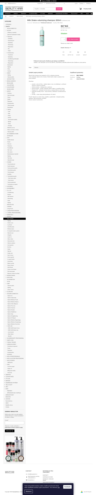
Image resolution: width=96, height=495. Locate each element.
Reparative (10, 46)
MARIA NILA (10, 214)
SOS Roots (10, 267)
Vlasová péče (11, 77)
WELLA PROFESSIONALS (13, 356)
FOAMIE (9, 162)
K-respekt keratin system (13, 230)
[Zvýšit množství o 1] (66, 38)
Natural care (10, 233)
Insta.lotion (10, 261)
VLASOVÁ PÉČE (10, 376)
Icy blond (10, 224)
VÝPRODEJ (8, 24)
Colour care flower (12, 269)
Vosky (9, 123)
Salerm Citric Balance (13, 303)
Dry (9, 48)
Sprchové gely (11, 95)
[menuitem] (7, 13)
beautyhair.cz (31, 480)
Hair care (10, 149)
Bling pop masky (11, 370)
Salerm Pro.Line (11, 305)
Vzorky (9, 71)
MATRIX (9, 216)
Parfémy (10, 93)
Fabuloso (10, 145)
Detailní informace (65, 47)
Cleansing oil (11, 40)
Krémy (9, 117)
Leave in (10, 237)
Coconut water (11, 366)
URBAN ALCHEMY (11, 344)
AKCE (7, 403)
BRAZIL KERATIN (11, 81)
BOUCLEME (10, 83)
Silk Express (10, 196)
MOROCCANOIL (11, 275)
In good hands (11, 259)
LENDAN (9, 206)
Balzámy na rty (11, 127)
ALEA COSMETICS (11, 28)
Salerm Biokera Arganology (14, 320)
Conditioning (11, 192)
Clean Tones (11, 289)
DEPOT (9, 91)
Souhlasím (67, 486)
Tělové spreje (11, 105)
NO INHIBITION (11, 279)
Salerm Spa (10, 314)
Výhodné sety (11, 160)
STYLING (8, 378)
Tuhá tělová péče (12, 170)
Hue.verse (10, 152)
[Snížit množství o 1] (66, 40)
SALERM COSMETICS (12, 293)
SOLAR (9, 336)
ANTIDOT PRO (10, 79)
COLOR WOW (10, 87)
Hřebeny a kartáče (12, 32)
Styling (9, 66)
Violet (9, 50)
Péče (9, 69)
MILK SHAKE (10, 218)
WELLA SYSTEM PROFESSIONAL (15, 358)
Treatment (10, 54)
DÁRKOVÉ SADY (10, 395)
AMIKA (8, 73)
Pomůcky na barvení (12, 346)
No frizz (9, 247)
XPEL (8, 364)
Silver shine (10, 239)
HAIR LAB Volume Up (13, 330)
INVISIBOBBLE (10, 188)
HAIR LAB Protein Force (14, 328)
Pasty (9, 115)
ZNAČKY (8, 26)
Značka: (58, 22)
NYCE (8, 281)
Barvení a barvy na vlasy (13, 273)
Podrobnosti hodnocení (46, 22)
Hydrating (10, 42)
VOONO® (9, 354)
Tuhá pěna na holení (12, 184)
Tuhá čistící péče (12, 178)
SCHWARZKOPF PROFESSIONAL (15, 338)
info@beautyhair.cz (32, 474)
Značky (7, 407)
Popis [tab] (30, 67)
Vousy (9, 97)
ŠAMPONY (8, 374)
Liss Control (11, 332)
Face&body (10, 147)
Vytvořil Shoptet (87, 491)
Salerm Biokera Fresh (13, 299)
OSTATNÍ (8, 399)
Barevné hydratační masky (14, 34)
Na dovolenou (9, 401)
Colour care (10, 222)
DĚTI (7, 386)
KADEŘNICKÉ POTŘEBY (12, 382)
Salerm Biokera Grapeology (14, 322)
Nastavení (28, 491)
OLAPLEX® (10, 291)
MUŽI (7, 388)
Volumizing (10, 44)
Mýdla (9, 99)
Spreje (9, 121)
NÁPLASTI (10, 362)
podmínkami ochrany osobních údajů (14, 427)
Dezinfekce (10, 107)
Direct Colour (11, 265)
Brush (9, 141)
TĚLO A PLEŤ (9, 384)
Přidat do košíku (74, 39)
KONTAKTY (40, 3)
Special (9, 251)
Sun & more (10, 255)
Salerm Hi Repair (12, 318)
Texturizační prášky (12, 119)
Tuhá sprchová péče (12, 168)
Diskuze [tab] (36, 67)
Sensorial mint (11, 241)
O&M (8, 283)
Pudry (9, 348)
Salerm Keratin (11, 309)
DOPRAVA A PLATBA (50, 3)
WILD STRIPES (11, 360)
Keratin (9, 194)
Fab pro (9, 143)
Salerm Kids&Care (12, 311)
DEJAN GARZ (10, 89)
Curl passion (11, 245)
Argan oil (10, 368)
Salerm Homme (11, 307)
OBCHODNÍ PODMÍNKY (48, 482)
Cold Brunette (11, 226)
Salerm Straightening (13, 316)
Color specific (11, 257)
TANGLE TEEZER (11, 342)
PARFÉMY (9, 390)
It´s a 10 (9, 190)
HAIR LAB (10, 326)
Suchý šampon (11, 166)
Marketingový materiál (13, 154)
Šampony (10, 36)
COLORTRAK (10, 85)
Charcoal (10, 372)
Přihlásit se (9, 430)
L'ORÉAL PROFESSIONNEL (14, 212)
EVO (8, 137)
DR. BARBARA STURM (12, 133)
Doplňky (9, 174)
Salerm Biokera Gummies (14, 324)
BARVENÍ (8, 380)
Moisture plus (11, 228)
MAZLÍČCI (8, 396)
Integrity (9, 235)
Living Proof (10, 208)
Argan (9, 249)
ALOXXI (9, 30)
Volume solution (11, 243)
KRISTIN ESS (10, 204)
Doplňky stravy (9, 405)
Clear (9, 200)
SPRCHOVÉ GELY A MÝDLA (14, 392)
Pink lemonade (11, 271)
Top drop (10, 158)
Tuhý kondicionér (12, 182)
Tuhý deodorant (11, 164)
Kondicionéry (11, 52)
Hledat (59, 8)
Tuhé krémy (11, 180)
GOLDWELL (10, 186)
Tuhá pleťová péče (12, 176)
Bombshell (10, 65)
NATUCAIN (9, 277)
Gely (9, 113)
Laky (9, 111)
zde (59, 487)
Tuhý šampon (11, 172)
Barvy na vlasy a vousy (13, 129)
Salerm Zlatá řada (12, 297)
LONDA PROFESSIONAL (13, 210)
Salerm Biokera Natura (13, 301)
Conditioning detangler (13, 58)
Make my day (11, 263)
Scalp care (10, 253)
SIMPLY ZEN (10, 340)
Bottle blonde (11, 139)
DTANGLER (10, 135)
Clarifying (10, 38)
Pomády (10, 125)
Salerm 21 (10, 295)
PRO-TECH (10, 334)
